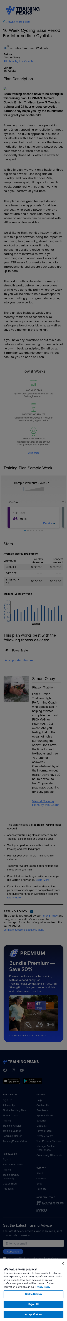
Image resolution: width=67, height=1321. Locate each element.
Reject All (33, 1304)
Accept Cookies (33, 1314)
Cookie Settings (33, 1294)
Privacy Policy (43, 1287)
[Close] (63, 1263)
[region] (33, 1290)
